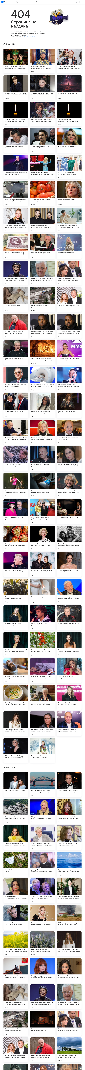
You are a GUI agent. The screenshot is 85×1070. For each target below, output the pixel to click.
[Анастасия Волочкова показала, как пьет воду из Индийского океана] (15, 1049)
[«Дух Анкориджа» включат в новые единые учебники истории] (15, 405)
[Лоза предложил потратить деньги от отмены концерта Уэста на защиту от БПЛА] (42, 829)
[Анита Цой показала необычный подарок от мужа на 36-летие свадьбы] (69, 299)
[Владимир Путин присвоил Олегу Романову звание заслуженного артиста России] (15, 432)
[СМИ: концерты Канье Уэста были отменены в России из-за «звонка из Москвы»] (42, 326)
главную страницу (29, 37)
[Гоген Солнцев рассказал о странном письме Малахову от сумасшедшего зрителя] (15, 61)
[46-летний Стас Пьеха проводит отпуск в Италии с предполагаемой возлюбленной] (42, 776)
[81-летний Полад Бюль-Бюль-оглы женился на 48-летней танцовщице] (15, 379)
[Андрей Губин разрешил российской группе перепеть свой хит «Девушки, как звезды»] (42, 617)
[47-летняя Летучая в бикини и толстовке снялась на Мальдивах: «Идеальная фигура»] (69, 829)
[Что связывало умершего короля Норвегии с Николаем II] (42, 882)
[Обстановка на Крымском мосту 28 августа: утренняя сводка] (42, 917)
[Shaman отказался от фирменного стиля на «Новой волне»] (15, 167)
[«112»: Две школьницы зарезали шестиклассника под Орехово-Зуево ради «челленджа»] (15, 114)
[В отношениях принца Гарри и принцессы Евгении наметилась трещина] (69, 273)
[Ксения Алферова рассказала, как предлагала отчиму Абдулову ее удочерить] (69, 538)
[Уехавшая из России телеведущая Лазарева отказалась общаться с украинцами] (42, 750)
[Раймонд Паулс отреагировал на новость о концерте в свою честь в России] (42, 273)
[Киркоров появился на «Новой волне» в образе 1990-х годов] (15, 882)
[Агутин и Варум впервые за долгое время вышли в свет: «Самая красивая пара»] (15, 511)
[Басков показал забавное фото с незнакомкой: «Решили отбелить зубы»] (69, 617)
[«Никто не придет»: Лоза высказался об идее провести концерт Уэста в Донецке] (15, 458)
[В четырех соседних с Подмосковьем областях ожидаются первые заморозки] (15, 591)
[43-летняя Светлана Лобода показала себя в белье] (69, 140)
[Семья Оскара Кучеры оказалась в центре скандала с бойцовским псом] (69, 917)
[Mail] (2, 2)
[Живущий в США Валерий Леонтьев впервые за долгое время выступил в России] (69, 405)
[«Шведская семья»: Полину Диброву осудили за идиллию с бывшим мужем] (42, 511)
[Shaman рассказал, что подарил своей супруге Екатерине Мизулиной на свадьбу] (42, 1023)
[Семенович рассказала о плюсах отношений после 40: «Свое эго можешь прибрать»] (15, 220)
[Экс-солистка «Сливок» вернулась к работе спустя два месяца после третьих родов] (69, 670)
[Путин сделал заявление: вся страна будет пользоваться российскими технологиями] (42, 485)
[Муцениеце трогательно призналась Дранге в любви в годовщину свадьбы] (42, 220)
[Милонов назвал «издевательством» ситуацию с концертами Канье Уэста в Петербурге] (69, 776)
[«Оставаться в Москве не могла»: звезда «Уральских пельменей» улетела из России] (15, 829)
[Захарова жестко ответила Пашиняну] (69, 193)
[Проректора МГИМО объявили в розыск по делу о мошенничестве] (15, 87)
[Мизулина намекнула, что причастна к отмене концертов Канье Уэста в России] (42, 943)
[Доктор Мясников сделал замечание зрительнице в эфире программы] (42, 996)
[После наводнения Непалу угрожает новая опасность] (42, 299)
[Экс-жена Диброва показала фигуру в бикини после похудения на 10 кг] (15, 723)
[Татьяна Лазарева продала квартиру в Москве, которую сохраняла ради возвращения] (42, 538)
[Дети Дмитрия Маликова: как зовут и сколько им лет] (69, 970)
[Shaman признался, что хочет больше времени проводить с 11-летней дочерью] (42, 970)
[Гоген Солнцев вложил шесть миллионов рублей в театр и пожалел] (42, 246)
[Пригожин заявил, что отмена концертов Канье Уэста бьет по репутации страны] (69, 750)
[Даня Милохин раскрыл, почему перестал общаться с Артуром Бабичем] (69, 1023)
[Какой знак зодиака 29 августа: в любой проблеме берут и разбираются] (69, 856)
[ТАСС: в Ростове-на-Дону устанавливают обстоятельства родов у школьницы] (15, 299)
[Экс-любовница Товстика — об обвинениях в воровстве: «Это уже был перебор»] (69, 511)
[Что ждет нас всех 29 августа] (69, 87)
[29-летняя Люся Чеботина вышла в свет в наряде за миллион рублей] (69, 352)
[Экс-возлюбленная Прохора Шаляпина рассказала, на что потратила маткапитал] (15, 970)
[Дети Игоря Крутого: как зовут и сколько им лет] (69, 432)
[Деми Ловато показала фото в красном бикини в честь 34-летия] (69, 564)
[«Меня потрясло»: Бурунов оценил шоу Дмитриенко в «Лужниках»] (69, 723)
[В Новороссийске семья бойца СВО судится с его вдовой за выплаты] (15, 670)
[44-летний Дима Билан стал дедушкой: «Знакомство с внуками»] (42, 140)
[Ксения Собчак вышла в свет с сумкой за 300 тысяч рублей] (42, 856)
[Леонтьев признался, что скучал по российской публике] (69, 882)
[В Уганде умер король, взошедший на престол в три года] (42, 61)
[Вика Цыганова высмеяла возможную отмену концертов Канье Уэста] (69, 246)
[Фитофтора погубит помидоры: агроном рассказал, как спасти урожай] (42, 193)
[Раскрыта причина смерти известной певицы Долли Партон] (42, 167)
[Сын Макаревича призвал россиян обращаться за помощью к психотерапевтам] (69, 61)
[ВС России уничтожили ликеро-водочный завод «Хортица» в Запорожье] (69, 1049)
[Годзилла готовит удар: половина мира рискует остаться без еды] (69, 996)
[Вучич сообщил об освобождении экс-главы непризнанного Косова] (15, 856)
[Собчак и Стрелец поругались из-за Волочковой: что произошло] (42, 723)
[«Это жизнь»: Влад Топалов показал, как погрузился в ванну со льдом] (69, 379)
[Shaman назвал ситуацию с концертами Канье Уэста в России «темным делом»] (15, 564)
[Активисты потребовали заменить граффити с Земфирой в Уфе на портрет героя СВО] (15, 485)
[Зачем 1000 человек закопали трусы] (15, 996)
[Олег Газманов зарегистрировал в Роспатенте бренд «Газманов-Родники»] (69, 591)
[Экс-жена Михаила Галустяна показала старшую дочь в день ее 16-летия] (42, 405)
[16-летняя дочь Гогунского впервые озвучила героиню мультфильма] (15, 617)
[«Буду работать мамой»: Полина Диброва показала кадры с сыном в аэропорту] (69, 943)
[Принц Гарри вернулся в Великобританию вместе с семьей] (42, 803)
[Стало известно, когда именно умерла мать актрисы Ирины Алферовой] (42, 697)
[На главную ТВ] (5, 2)
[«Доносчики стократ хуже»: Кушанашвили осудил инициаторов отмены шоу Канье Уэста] (15, 140)
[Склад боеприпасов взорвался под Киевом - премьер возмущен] (42, 352)
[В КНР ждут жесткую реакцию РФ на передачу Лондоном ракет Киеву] (15, 193)
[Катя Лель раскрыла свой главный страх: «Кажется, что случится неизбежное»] (15, 644)
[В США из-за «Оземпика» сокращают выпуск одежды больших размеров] (69, 167)
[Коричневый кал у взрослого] (42, 591)
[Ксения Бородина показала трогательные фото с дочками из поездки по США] (69, 644)
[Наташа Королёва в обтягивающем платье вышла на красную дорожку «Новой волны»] (15, 1023)
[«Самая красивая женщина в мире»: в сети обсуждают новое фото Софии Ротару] (15, 776)
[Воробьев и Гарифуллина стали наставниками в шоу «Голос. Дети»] (42, 564)
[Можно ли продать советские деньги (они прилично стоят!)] (15, 246)
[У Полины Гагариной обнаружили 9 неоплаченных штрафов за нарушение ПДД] (15, 750)
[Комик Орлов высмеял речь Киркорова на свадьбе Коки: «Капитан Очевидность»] (15, 352)
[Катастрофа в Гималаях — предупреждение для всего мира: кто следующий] (15, 943)
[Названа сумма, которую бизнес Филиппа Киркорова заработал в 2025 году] (69, 485)
